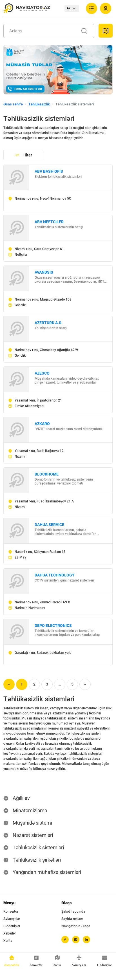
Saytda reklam (72, 919)
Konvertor (10, 911)
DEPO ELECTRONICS (53, 625)
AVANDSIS (44, 272)
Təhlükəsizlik (39, 104)
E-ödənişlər (11, 926)
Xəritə (7, 941)
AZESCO (42, 373)
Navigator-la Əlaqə (75, 926)
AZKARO (42, 423)
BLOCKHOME (47, 474)
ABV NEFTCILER (49, 222)
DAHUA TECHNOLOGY (55, 575)
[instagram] (75, 939)
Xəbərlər (9, 933)
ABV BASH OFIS (49, 171)
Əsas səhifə (13, 104)
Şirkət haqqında (73, 911)
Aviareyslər (11, 919)
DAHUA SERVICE (49, 524)
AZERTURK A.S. (49, 322)
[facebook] (65, 939)
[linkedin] (86, 939)
